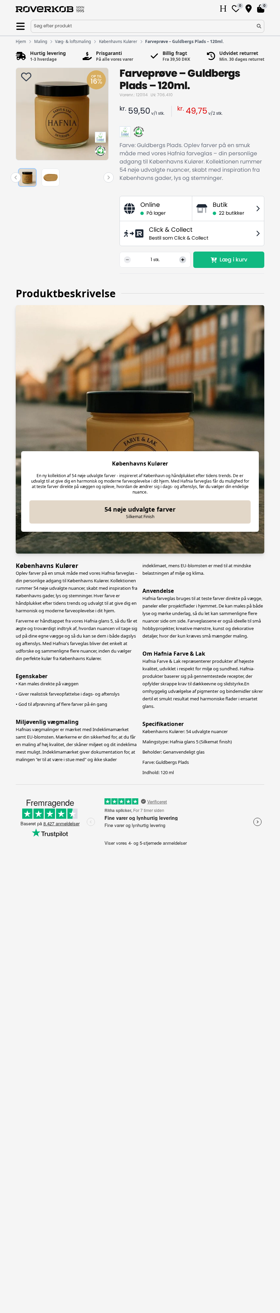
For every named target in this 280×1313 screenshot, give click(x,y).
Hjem (21, 41)
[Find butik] (249, 9)
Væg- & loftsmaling (73, 41)
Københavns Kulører (118, 41)
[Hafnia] (223, 9)
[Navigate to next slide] (108, 177)
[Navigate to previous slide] (16, 177)
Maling (40, 41)
